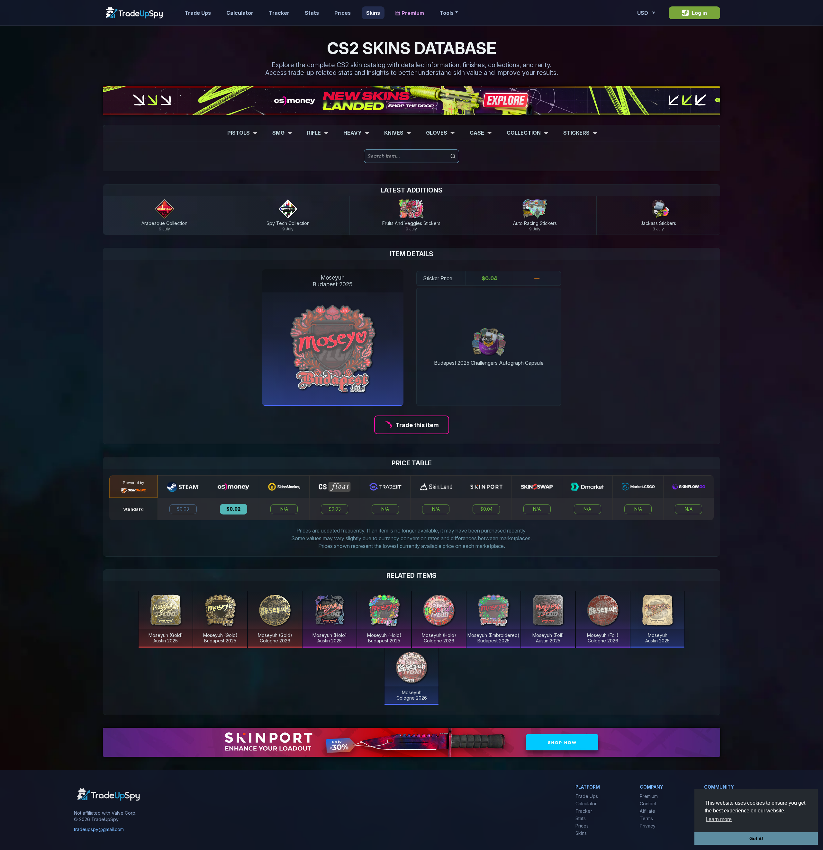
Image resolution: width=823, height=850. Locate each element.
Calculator (239, 13)
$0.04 (486, 509)
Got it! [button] (756, 838)
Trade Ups (198, 13)
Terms (646, 818)
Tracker (279, 13)
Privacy (648, 825)
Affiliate (647, 811)
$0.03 (183, 509)
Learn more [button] (719, 819)
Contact (648, 803)
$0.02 (233, 509)
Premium (649, 796)
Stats (312, 13)
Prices (342, 13)
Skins (373, 13)
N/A (284, 509)
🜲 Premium (409, 13)
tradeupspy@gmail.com (99, 829)
